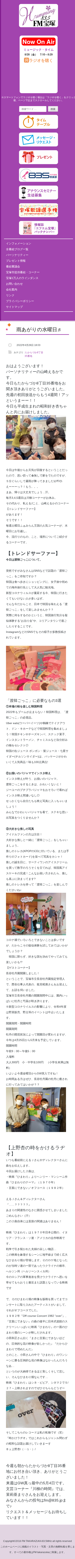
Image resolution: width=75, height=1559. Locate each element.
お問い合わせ (14, 283)
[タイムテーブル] (38, 128)
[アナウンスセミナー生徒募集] (38, 198)
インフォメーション (18, 243)
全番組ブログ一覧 (17, 249)
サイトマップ (14, 306)
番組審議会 (13, 266)
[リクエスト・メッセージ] (38, 145)
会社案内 (11, 289)
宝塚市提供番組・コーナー (23, 272)
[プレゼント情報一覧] (38, 163)
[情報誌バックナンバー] (38, 234)
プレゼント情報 (16, 260)
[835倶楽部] (38, 181)
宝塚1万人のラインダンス (22, 278)
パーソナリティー (17, 255)
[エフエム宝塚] (38, 30)
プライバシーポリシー (20, 301)
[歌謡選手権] (38, 216)
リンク (10, 295)
